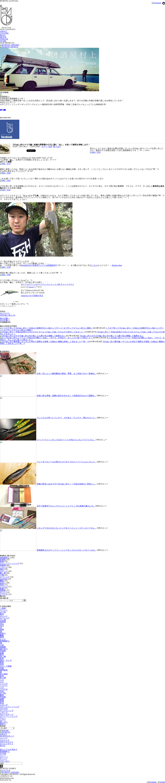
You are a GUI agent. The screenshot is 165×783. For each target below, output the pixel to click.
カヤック (4, 571)
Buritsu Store (117, 265)
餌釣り (3, 724)
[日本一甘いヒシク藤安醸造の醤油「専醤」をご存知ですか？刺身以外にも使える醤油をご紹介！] (18, 374)
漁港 (2, 629)
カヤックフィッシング (9, 563)
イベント (4, 610)
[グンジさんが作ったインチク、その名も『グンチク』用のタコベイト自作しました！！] (18, 418)
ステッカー (5, 761)
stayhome (3, 579)
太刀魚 (3, 693)
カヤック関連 (6, 666)
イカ (2, 680)
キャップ (4, 757)
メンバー (4, 738)
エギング (4, 705)
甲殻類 (3, 651)
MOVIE (3, 37)
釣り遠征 (4, 674)
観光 (2, 614)
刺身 (2, 561)
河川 (2, 626)
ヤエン (3, 718)
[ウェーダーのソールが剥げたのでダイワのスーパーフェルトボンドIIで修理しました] (18, 462)
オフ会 (3, 612)
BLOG (2, 35)
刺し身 (3, 573)
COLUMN (4, 33)
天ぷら (3, 592)
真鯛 (2, 699)
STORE (3, 41)
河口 (2, 624)
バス (2, 687)
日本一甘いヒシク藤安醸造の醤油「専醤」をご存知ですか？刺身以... (66, 374)
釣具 (2, 658)
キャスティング (7, 711)
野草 (2, 655)
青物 (2, 701)
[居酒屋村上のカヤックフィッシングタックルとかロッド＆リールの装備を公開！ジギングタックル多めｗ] (18, 550)
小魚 (2, 645)
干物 (2, 575)
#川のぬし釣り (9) (7, 315)
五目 (50, 146)
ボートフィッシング (8, 716)
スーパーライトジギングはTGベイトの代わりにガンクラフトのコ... (66, 440)
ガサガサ (4, 709)
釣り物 (3, 678)
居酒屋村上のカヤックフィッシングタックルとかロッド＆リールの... (66, 550)
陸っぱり (57, 146)
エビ (2, 682)
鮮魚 (2, 662)
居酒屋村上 (5, 558)
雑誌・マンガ (6, 660)
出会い (3, 583)
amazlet (31, 287)
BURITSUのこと (7, 736)
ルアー (44, 146)
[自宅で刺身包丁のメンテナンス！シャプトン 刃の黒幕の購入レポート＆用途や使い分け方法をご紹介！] (18, 506)
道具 (2, 664)
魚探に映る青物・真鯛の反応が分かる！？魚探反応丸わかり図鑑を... (66, 396)
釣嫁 (2, 588)
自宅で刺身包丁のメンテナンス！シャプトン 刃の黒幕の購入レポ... (66, 506)
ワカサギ (4, 689)
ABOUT (3, 31)
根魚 (2, 695)
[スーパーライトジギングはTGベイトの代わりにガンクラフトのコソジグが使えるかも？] (18, 440)
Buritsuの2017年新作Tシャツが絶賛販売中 (39, 265)
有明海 (3, 622)
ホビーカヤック (7, 714)
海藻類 (3, 647)
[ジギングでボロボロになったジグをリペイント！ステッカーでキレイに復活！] (18, 528)
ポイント (4, 616)
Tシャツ (3, 759)
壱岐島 (3, 590)
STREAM (4, 39)
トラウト (4, 685)
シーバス (4, 684)
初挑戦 (3, 560)
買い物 (3, 656)
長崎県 (3, 565)
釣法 (2, 703)
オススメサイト (7, 744)
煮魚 (2, 585)
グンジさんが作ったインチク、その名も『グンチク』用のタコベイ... (66, 418)
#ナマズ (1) (4, 313)
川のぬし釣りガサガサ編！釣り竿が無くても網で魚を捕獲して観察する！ (111, 336)
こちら (94, 265)
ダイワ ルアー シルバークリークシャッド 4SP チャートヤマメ (47, 284)
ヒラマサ (4, 594)
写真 (2, 668)
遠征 (2, 569)
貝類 (2, 653)
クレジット (5, 740)
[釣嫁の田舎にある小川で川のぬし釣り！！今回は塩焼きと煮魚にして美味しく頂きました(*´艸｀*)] (18, 484)
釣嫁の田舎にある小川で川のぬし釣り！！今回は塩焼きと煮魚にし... (66, 484)
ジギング (4, 567)
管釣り (3, 633)
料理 (2, 637)
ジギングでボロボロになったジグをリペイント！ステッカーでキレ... (66, 528)
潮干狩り (4, 649)
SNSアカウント (6, 742)
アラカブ (4, 587)
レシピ (3, 639)
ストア (3, 755)
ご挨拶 (3, 608)
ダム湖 (3, 620)
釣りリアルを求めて (8, 750)
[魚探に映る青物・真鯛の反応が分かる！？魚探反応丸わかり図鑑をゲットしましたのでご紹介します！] (18, 396)
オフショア (5, 577)
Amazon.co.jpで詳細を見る (32, 296)
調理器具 (4, 670)
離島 (2, 581)
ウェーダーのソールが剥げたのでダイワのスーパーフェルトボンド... (66, 462)
